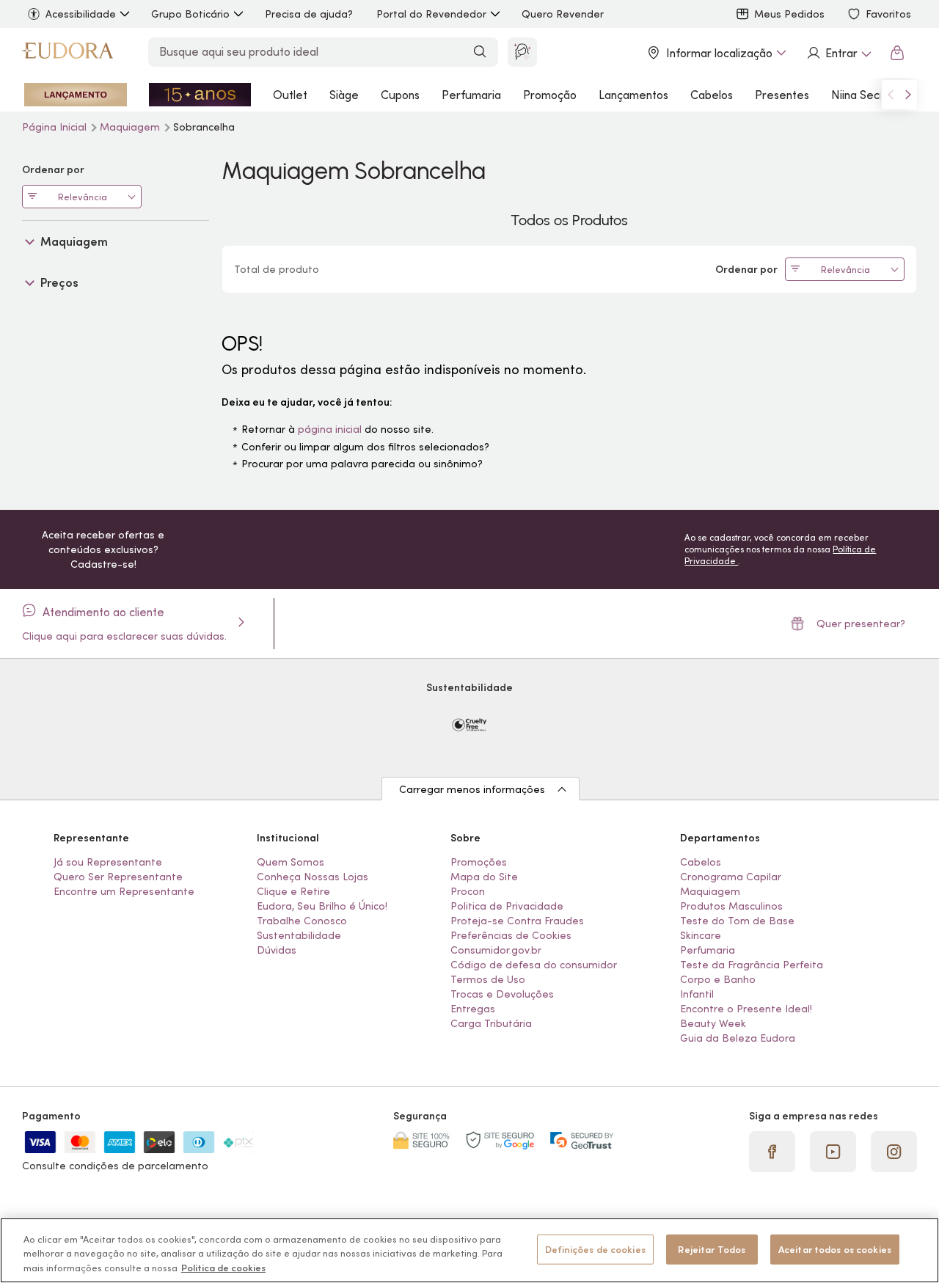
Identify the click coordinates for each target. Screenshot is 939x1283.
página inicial (330, 429)
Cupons (400, 94)
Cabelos (711, 94)
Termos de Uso (487, 979)
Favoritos (888, 14)
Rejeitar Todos (711, 1249)
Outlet (290, 94)
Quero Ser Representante (118, 876)
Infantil (697, 994)
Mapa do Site (484, 876)
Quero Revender (563, 14)
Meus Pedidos (789, 14)
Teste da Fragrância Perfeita (751, 964)
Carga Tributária (491, 1023)
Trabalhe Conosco (302, 920)
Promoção (550, 94)
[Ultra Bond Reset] (75, 94)
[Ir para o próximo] (908, 94)
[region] (469, 1250)
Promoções (478, 862)
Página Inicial (55, 127)
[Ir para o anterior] (891, 94)
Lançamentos (633, 94)
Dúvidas (276, 950)
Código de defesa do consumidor (533, 964)
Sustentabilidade (299, 935)
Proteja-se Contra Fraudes (517, 920)
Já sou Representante (108, 862)
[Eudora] (67, 53)
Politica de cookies (223, 1268)
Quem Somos (290, 862)
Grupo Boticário (190, 14)
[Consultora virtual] (522, 52)
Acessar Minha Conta (838, 52)
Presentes (782, 94)
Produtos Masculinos (731, 906)
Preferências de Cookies (510, 935)
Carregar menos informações (472, 789)
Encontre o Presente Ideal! (746, 1008)
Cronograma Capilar (730, 876)
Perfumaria (471, 94)
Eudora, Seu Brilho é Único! (322, 906)
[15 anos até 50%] (199, 94)
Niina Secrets (866, 94)
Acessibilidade (80, 14)
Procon (467, 891)
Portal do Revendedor (431, 14)
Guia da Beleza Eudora (737, 1038)
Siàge (344, 94)
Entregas (472, 1008)
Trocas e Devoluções (502, 994)
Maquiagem (131, 127)
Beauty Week (713, 1023)
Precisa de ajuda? (309, 14)
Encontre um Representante (124, 891)
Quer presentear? (860, 623)
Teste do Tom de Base (737, 920)
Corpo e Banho (718, 979)
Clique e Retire (293, 891)
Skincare (700, 935)
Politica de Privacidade (506, 906)
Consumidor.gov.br (495, 950)
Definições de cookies (595, 1249)
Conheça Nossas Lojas (312, 876)
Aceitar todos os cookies (834, 1249)
